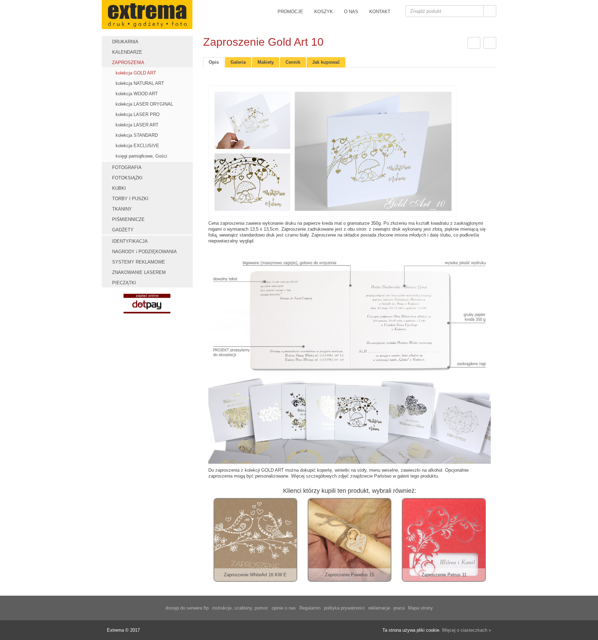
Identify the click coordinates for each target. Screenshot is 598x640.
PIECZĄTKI (124, 282)
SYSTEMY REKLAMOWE (138, 262)
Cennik (293, 62)
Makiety (265, 62)
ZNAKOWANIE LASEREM (139, 272)
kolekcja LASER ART (137, 124)
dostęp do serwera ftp (187, 608)
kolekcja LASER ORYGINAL (144, 104)
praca (399, 608)
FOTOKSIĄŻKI (127, 177)
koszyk (323, 11)
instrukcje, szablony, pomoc (240, 608)
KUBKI (119, 188)
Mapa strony (420, 608)
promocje (290, 11)
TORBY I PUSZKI (130, 198)
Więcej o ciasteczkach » (466, 630)
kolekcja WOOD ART (137, 93)
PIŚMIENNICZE (128, 219)
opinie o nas (284, 608)
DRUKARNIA (125, 41)
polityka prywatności (344, 608)
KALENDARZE (127, 52)
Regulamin (309, 608)
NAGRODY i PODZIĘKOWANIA (144, 251)
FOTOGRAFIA (127, 167)
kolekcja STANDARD (137, 135)
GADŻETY (123, 229)
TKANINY (122, 209)
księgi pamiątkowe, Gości (141, 156)
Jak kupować (326, 62)
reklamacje (379, 608)
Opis (214, 62)
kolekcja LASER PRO (138, 114)
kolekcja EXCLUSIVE (137, 145)
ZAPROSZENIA (128, 62)
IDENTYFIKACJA (130, 241)
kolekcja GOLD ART (136, 72)
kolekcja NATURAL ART (140, 83)
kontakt (379, 11)
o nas (351, 11)
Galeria (238, 62)
